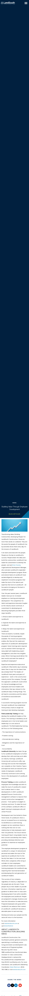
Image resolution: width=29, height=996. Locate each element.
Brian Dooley (16, 565)
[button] (26, 3)
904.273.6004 (8, 926)
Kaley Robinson (15, 967)
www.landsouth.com (11, 923)
